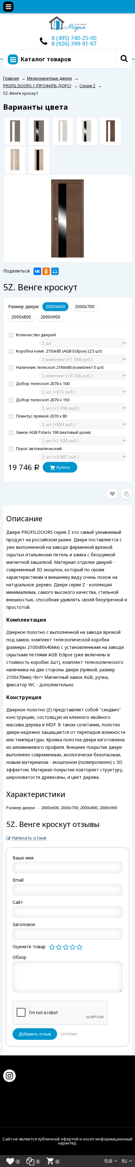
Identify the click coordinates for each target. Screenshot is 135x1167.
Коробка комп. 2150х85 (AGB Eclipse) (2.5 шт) (58, 351)
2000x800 (21, 317)
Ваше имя (23, 858)
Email (18, 880)
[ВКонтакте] (37, 271)
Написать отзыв (29, 838)
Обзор (19, 957)
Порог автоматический (38, 448)
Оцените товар (29, 946)
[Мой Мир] (55, 271)
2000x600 (55, 306)
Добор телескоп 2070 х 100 (42, 383)
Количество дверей (35, 335)
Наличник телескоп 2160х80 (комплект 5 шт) (59, 367)
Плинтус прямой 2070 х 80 (41, 416)
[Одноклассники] (46, 271)
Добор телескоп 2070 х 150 (42, 400)
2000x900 (50, 317)
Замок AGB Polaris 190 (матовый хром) (53, 432)
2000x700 (84, 306)
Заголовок (24, 924)
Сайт (18, 902)
